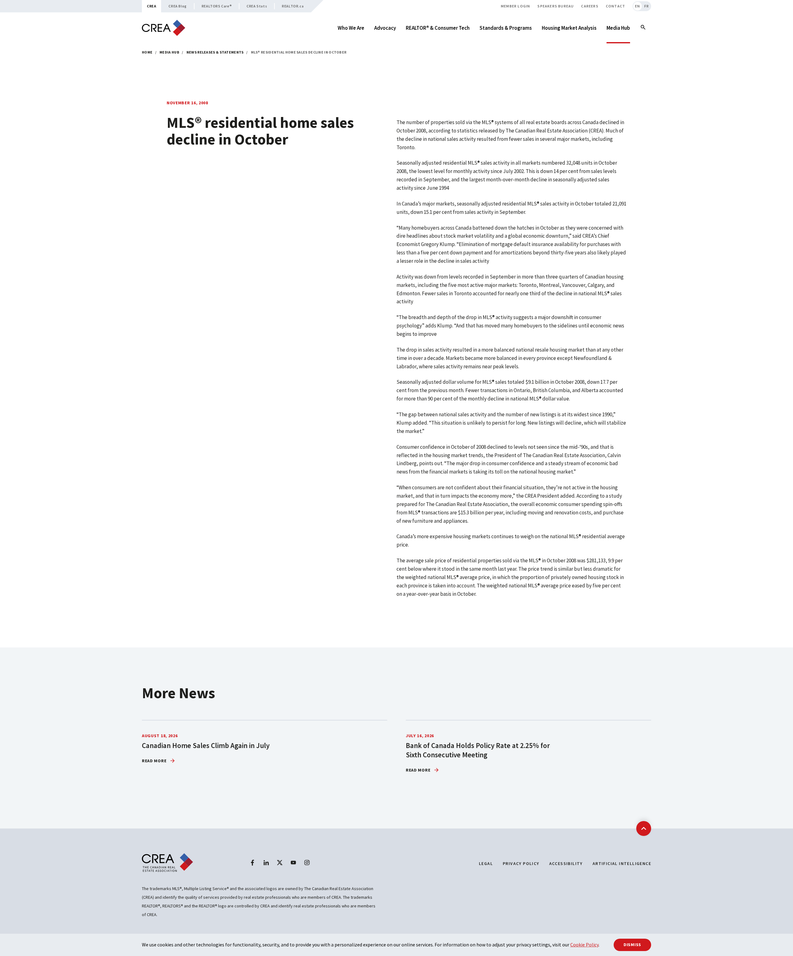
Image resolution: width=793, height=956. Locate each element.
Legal (486, 863)
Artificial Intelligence (622, 863)
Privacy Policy (521, 863)
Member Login (515, 6)
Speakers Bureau (555, 6)
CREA (151, 6)
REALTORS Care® (217, 6)
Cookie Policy (584, 944)
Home (147, 52)
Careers (589, 6)
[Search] (643, 27)
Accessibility (566, 863)
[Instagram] (307, 862)
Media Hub (169, 52)
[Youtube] (293, 862)
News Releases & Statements (215, 52)
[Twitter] (279, 862)
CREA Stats (257, 6)
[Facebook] (252, 862)
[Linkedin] (266, 862)
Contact (615, 6)
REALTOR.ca (293, 6)
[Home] (163, 28)
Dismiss (632, 944)
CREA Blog (177, 6)
